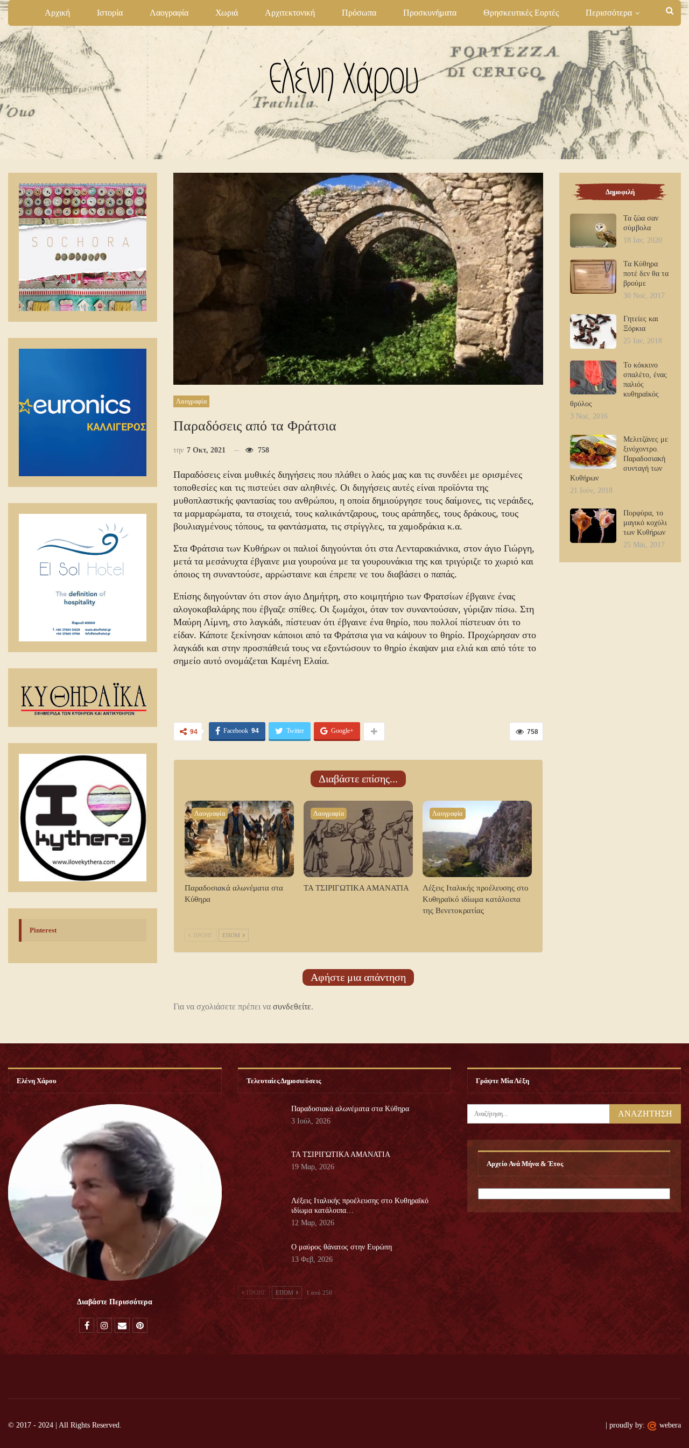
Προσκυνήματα (429, 12)
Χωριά (226, 12)
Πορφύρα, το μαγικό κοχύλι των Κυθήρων (645, 522)
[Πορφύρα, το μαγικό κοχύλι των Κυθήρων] (593, 525)
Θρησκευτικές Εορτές (521, 12)
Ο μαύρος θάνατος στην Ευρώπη (341, 1247)
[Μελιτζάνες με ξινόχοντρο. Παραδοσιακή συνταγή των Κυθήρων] (593, 452)
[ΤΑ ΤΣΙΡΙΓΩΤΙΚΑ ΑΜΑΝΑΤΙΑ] (358, 839)
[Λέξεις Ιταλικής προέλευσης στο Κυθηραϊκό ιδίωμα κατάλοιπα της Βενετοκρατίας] (477, 839)
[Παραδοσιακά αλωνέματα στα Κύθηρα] (239, 839)
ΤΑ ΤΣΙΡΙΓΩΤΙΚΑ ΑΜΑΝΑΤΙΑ (340, 1154)
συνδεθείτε (292, 1006)
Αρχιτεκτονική (290, 12)
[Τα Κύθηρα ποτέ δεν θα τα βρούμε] (593, 276)
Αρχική (57, 12)
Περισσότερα (609, 12)
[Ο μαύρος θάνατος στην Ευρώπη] (261, 1259)
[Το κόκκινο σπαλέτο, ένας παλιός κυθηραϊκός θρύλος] (593, 378)
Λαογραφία (169, 12)
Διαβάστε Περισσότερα (114, 1302)
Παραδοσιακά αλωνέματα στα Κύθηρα (350, 1109)
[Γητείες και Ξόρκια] (593, 331)
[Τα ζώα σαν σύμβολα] (593, 231)
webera (670, 1425)
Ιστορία (110, 12)
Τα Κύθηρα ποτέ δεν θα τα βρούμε (646, 273)
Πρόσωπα (359, 12)
